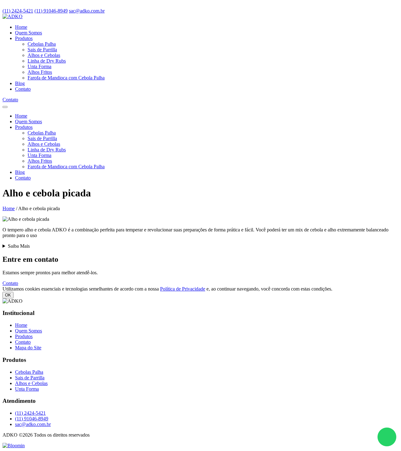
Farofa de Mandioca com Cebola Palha (66, 77)
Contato (23, 89)
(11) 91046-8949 (51, 10)
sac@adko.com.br (87, 10)
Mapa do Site (28, 347)
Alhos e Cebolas (44, 55)
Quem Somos (28, 32)
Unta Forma (39, 66)
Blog (20, 83)
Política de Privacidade (182, 288)
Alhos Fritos (40, 72)
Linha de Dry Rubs (47, 60)
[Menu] (5, 107)
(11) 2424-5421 (18, 10)
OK (8, 295)
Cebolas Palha (42, 44)
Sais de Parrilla (42, 49)
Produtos (24, 38)
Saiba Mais (19, 246)
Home (21, 27)
